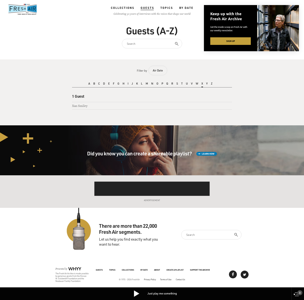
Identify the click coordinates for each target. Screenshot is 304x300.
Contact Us (180, 279)
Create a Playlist (175, 270)
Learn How (208, 153)
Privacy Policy (150, 279)
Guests (147, 8)
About (157, 270)
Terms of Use (165, 279)
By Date (186, 8)
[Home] (22, 9)
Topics (166, 8)
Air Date (158, 70)
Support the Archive (200, 270)
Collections (122, 8)
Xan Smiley (79, 106)
